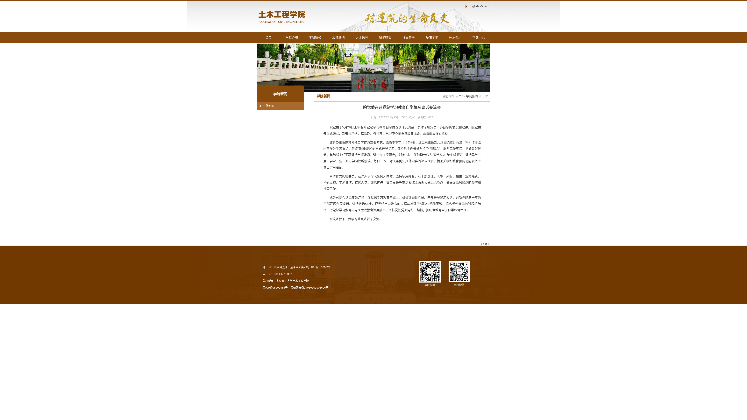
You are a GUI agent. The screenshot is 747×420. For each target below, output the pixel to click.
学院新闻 (472, 96)
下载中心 (478, 37)
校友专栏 (455, 37)
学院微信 (459, 285)
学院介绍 (292, 37)
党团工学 (432, 37)
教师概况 (338, 37)
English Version (479, 6)
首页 (268, 37)
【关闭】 (484, 243)
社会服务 (408, 37)
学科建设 (315, 37)
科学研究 (385, 37)
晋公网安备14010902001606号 (309, 287)
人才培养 (362, 37)
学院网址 (429, 285)
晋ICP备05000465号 (275, 287)
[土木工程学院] (314, 17)
